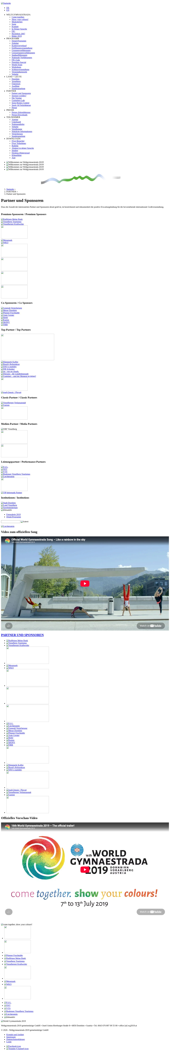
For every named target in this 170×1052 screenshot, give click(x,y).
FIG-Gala (16, 60)
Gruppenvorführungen (21, 50)
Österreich (16, 84)
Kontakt (15, 26)
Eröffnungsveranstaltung (22, 48)
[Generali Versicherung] (11, 308)
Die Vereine (17, 98)
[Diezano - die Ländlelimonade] (15, 374)
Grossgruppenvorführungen (23, 53)
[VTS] (4, 472)
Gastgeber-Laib (18, 100)
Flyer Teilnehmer (19, 143)
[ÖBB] (4, 325)
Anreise (15, 119)
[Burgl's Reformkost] (10, 364)
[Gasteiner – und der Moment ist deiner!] (18, 376)
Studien (15, 150)
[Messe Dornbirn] (9, 310)
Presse (14, 107)
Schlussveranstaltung (20, 69)
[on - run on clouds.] (10, 371)
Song (14, 24)
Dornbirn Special (19, 62)
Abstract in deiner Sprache (23, 148)
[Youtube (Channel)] (17, 1048)
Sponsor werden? (19, 96)
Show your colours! (20, 19)
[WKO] (4, 242)
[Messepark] (6, 240)
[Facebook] (13, 1046)
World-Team (17, 65)
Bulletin (15, 146)
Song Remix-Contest (20, 103)
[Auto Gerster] (7, 315)
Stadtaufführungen (19, 55)
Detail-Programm (19, 41)
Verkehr (15, 74)
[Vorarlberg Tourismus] (11, 222)
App (13, 158)
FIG (13, 31)
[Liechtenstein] (7, 476)
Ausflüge (15, 86)
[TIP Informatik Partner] (11, 492)
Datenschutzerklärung (15, 1039)
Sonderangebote (18, 88)
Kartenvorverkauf (19, 46)
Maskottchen (17, 22)
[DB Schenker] (8, 369)
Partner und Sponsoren (21, 93)
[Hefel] (4, 317)
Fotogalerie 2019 (13, 514)
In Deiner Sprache (19, 29)
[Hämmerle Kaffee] (9, 362)
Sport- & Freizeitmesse (21, 105)
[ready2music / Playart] (11, 392)
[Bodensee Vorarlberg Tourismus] (15, 474)
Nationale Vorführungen (22, 57)
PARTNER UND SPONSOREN (22, 635)
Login (8, 1042)
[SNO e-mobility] (9, 367)
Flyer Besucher (18, 141)
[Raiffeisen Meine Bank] (12, 219)
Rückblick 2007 (18, 34)
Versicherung (17, 134)
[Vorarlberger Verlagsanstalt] (13, 403)
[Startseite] (6, 3)
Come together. (18, 17)
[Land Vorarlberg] (9, 505)
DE (7, 8)
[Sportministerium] (9, 507)
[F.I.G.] (4, 467)
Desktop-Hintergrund (21, 153)
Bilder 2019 (17, 36)
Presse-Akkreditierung (21, 112)
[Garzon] (5, 405)
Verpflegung (17, 129)
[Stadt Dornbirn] (8, 503)
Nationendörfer (18, 124)
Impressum (11, 1037)
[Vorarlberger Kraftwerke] (12, 224)
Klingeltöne (17, 155)
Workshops (16, 67)
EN (7, 10)
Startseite (10, 189)
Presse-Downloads (19, 115)
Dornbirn (15, 79)
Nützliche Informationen (22, 131)
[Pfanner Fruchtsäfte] (10, 313)
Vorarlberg (16, 81)
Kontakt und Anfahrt (15, 1034)
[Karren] (5, 320)
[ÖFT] (4, 469)
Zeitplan (15, 43)
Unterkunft (16, 122)
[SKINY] (5, 322)
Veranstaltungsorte (19, 72)
